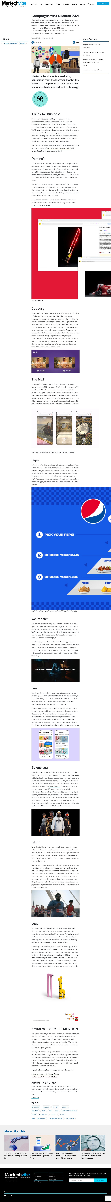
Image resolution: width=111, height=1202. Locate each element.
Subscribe (103, 3)
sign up (101, 1180)
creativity (65, 1107)
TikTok (62, 1115)
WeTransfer (70, 1118)
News (58, 4)
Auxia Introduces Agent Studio (92, 70)
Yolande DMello (35, 38)
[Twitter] (6, 1196)
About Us (51, 1174)
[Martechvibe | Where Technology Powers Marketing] (14, 4)
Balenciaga (36, 1107)
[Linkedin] (9, 1196)
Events (82, 4)
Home (35, 1174)
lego (56, 1111)
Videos (74, 4)
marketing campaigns (69, 1111)
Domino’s (35, 1111)
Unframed (48, 390)
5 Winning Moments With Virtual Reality (45, 1074)
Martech (34, 4)
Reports (66, 4)
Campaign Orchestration (10, 43)
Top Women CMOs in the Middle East (44, 1077)
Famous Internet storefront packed (58, 148)
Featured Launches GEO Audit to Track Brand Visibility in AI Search (93, 62)
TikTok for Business (39, 1118)
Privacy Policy (37, 1182)
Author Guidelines (53, 1182)
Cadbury (46, 1107)
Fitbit (43, 1111)
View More (35, 1097)
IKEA (50, 1111)
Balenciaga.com (54, 786)
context (56, 1107)
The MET (53, 1115)
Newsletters (52, 1179)
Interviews (49, 4)
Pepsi (34, 1115)
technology (43, 1115)
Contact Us (52, 1176)
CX (41, 4)
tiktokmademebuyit (40, 122)
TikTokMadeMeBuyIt (55, 1118)
